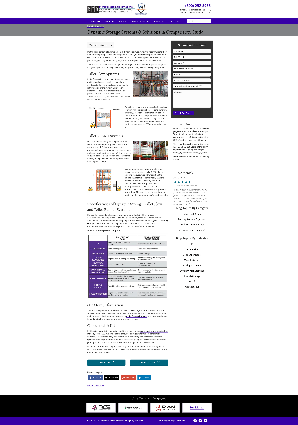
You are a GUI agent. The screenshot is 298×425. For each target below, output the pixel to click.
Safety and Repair (192, 214)
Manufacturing (192, 260)
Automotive (192, 249)
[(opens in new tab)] (101, 407)
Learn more (178, 156)
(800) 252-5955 (198, 5)
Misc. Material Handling (192, 230)
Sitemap (180, 420)
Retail (192, 281)
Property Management (192, 270)
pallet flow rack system (136, 316)
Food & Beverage (192, 255)
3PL (192, 244)
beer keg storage (147, 220)
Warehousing (192, 286)
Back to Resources (95, 26)
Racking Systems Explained (192, 219)
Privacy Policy (167, 420)
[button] (106, 362)
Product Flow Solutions (192, 224)
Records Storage (192, 276)
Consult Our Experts (183, 113)
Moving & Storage (192, 265)
